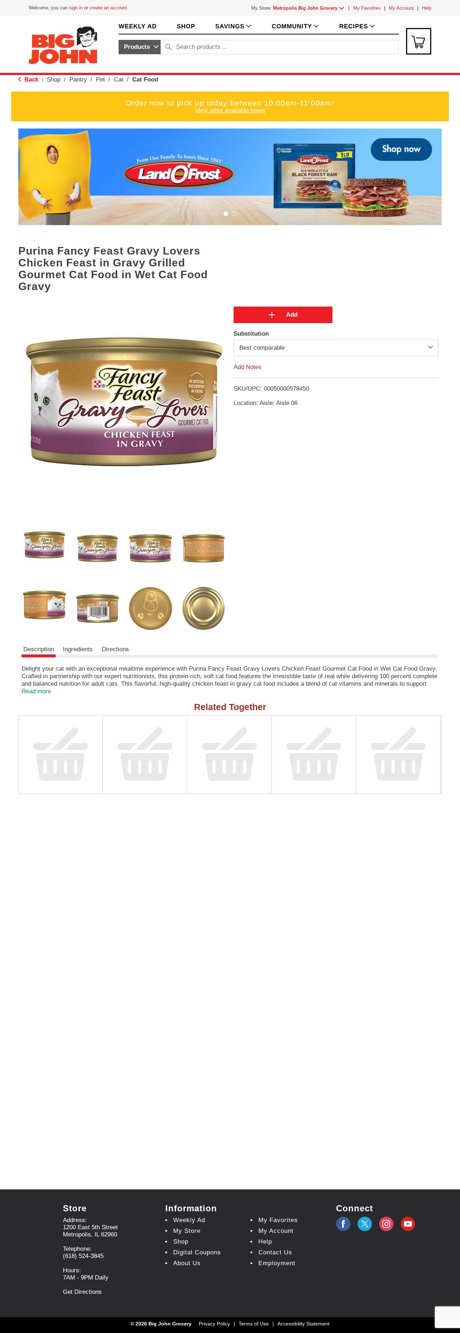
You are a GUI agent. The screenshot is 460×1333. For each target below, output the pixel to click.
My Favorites (367, 8)
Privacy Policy (214, 1324)
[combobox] (140, 47)
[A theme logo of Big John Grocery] (63, 44)
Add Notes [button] (248, 366)
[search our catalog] (168, 47)
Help (426, 8)
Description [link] (38, 649)
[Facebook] (343, 1224)
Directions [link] (115, 649)
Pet (100, 79)
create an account (108, 7)
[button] (310, 8)
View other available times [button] (230, 110)
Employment (276, 1263)
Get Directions (82, 1291)
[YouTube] (386, 1224)
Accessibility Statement (303, 1324)
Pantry (78, 79)
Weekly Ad (189, 1220)
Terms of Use (254, 1324)
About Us (187, 1263)
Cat (118, 79)
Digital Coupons (197, 1252)
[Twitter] (365, 1224)
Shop (53, 79)
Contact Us (275, 1252)
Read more (36, 691)
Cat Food (145, 79)
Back (30, 79)
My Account (401, 8)
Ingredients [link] (78, 649)
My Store (187, 1230)
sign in (76, 7)
